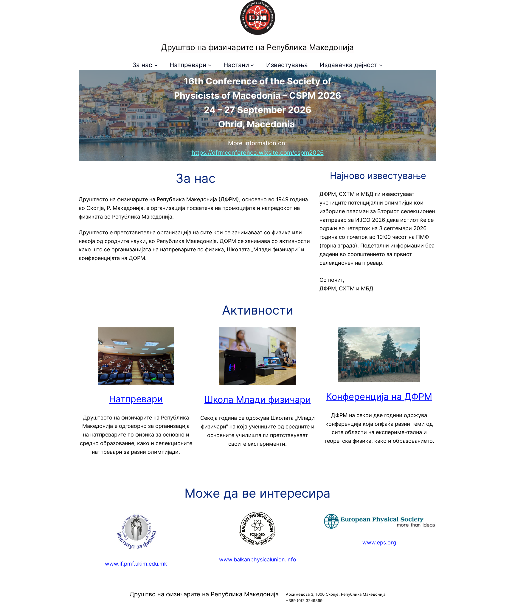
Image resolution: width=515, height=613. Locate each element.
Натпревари (136, 399)
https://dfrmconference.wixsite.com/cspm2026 (258, 152)
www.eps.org (379, 542)
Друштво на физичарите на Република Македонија (257, 47)
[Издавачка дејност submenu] (380, 65)
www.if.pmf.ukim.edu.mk (136, 564)
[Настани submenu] (252, 65)
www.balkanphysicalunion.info (257, 559)
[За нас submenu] (156, 65)
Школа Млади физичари (257, 399)
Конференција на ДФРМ (379, 396)
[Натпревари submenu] (209, 65)
